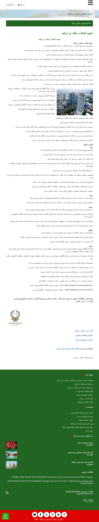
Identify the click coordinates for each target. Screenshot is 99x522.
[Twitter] (46, 514)
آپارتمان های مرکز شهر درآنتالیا (82, 462)
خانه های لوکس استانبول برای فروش (80, 452)
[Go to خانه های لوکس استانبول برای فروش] (11, 454)
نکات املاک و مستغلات (85, 402)
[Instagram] (52, 514)
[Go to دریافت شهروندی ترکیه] (11, 445)
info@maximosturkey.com (84, 494)
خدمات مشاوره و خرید (85, 416)
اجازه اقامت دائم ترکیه (85, 391)
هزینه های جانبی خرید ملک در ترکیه (80, 388)
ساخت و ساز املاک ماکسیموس (82, 413)
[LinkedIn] (58, 514)
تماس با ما (89, 431)
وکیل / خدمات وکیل (86, 420)
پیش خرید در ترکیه (86, 398)
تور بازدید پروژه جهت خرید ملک (82, 424)
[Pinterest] (64, 514)
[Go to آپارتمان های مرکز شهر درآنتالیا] (11, 464)
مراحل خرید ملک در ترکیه (83, 384)
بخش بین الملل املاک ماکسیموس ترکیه (71, 349)
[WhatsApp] (5, 516)
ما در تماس (85, 301)
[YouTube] (34, 514)
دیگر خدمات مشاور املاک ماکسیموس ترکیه (77, 427)
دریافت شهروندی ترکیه (84, 340)
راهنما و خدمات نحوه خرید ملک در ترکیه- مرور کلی (75, 380)
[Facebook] (40, 514)
